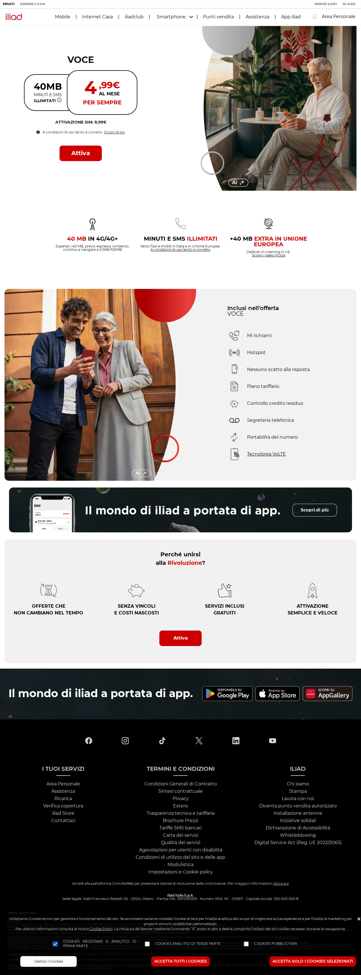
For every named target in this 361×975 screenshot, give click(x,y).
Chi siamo (298, 784)
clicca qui (281, 883)
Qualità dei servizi (180, 842)
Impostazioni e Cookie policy (180, 872)
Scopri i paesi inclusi (268, 255)
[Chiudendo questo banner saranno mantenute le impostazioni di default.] (359, 919)
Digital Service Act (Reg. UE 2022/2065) (298, 842)
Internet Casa (97, 17)
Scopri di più (114, 132)
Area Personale (63, 784)
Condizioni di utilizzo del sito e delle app (180, 857)
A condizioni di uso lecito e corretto (180, 249)
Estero (180, 806)
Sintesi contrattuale (180, 791)
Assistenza (257, 17)
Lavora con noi (298, 798)
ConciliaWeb (122, 883)
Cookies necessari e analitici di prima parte (100, 944)
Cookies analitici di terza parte (188, 943)
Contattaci (63, 820)
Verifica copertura (63, 806)
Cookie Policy (101, 929)
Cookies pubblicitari (275, 943)
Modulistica (180, 864)
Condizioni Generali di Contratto (180, 784)
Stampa (298, 791)
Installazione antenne (298, 813)
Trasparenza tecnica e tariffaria (181, 813)
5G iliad (349, 4)
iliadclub (134, 17)
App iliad (291, 17)
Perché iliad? (325, 4)
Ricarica (63, 798)
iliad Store (63, 813)
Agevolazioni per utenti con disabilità (180, 850)
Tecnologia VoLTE (266, 454)
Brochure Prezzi (180, 820)
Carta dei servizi (180, 835)
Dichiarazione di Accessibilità (298, 828)
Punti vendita (218, 17)
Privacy (181, 798)
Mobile (62, 17)
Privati (8, 4)
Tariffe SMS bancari (180, 828)
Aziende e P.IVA (32, 4)
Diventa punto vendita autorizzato (298, 806)
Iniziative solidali (298, 820)
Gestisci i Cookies (48, 961)
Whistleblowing (298, 835)
